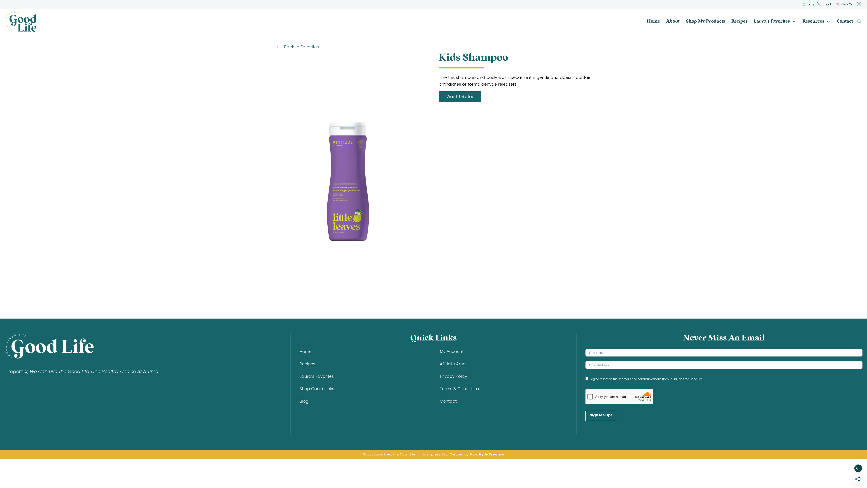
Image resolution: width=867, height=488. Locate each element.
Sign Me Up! (601, 415)
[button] (849, 4)
